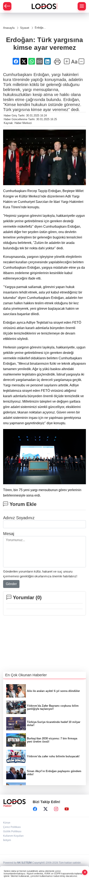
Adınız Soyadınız (19, 517)
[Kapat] (84, 872)
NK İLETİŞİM (24, 862)
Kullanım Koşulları (13, 835)
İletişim (7, 840)
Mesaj (8, 533)
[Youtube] (67, 809)
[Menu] (82, 6)
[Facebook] (35, 809)
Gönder (11, 584)
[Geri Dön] (7, 6)
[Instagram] (56, 809)
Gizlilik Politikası (12, 831)
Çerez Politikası (12, 827)
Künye (6, 822)
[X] (45, 809)
